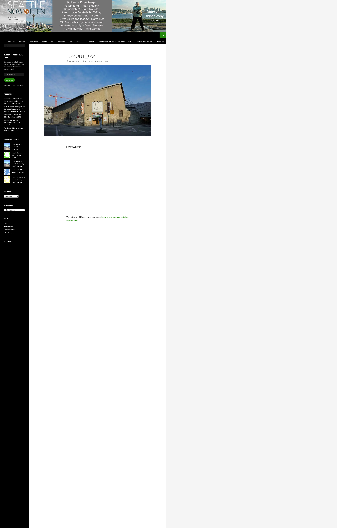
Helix (71, 41)
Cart (52, 41)
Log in (6, 223)
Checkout (62, 41)
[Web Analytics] (8, 242)
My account (90, 41)
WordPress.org (9, 233)
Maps (78, 41)
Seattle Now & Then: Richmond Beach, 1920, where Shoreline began (12, 122)
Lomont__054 (102, 61)
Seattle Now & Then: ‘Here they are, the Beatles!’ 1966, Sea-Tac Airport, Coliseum (14, 101)
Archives (21, 41)
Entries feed (8, 227)
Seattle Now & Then (144, 41)
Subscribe (9, 80)
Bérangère (34, 41)
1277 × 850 (89, 61)
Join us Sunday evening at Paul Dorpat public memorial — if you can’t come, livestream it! (14, 109)
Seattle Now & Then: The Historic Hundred (115, 41)
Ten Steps (160, 41)
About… (11, 41)
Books (44, 41)
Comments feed (10, 230)
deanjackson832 (17, 144)
